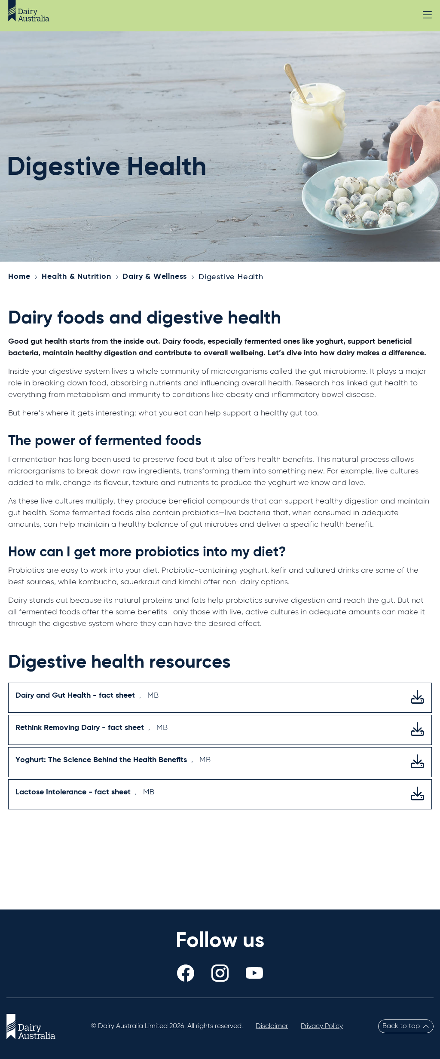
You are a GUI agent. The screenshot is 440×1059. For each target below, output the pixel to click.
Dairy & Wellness (154, 277)
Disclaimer (272, 1026)
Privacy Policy (322, 1026)
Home (19, 277)
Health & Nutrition (76, 277)
